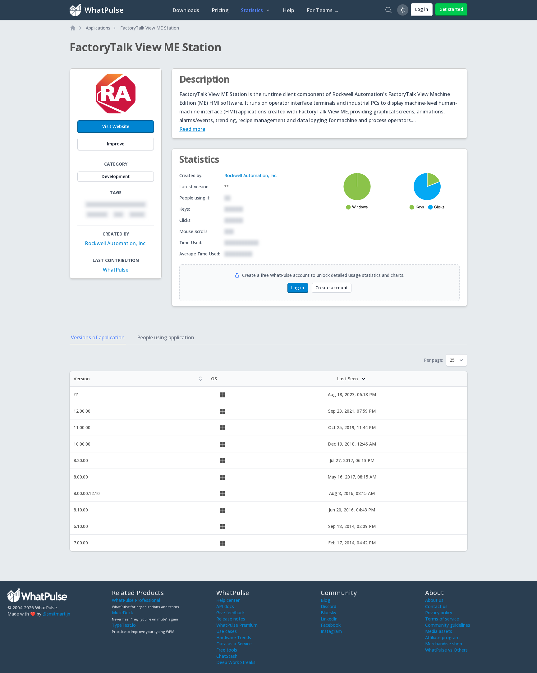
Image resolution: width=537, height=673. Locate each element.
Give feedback (230, 613)
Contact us (436, 606)
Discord (328, 606)
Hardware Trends (233, 637)
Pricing (220, 10)
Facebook (331, 625)
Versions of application (98, 337)
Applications (98, 28)
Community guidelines (447, 625)
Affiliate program (442, 637)
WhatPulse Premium (237, 625)
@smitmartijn (56, 614)
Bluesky (328, 613)
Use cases (226, 631)
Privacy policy (438, 613)
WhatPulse (115, 269)
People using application (165, 337)
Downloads (185, 10)
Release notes (230, 619)
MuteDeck (122, 613)
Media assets (438, 631)
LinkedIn (329, 619)
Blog (325, 600)
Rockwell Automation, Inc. (116, 243)
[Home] (73, 28)
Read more (192, 129)
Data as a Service (234, 644)
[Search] (388, 10)
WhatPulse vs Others (446, 650)
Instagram (331, 631)
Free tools (226, 650)
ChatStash (226, 656)
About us (434, 600)
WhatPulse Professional (136, 600)
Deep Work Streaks (235, 662)
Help (288, 10)
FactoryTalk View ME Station (149, 28)
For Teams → (323, 10)
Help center (228, 600)
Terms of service (442, 619)
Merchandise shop (443, 644)
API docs (225, 606)
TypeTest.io (124, 625)
